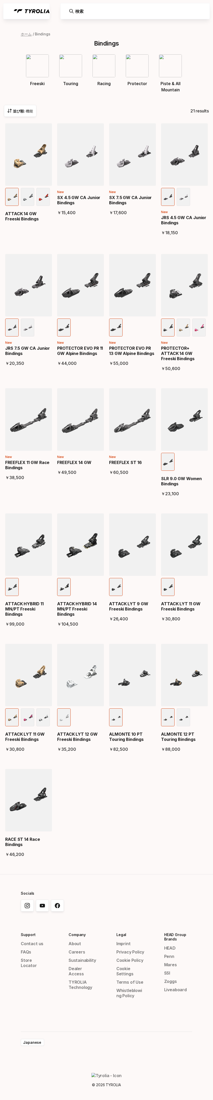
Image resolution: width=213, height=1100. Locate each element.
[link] (27, 906)
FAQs (26, 952)
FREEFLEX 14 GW (74, 462)
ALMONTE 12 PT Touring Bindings (178, 737)
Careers (77, 952)
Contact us (32, 943)
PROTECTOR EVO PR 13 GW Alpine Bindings (131, 351)
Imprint (123, 943)
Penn (169, 956)
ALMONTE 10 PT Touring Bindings (126, 737)
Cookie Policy (129, 960)
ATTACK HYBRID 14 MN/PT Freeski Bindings (77, 609)
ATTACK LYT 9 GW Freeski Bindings (128, 606)
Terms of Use (129, 982)
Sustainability (82, 960)
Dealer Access (76, 971)
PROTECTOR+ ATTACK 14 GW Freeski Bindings (178, 353)
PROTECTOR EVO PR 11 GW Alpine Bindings (80, 351)
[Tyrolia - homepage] (32, 11)
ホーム (26, 34)
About (75, 943)
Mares (170, 964)
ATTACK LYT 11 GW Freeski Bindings (181, 606)
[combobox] (20, 111)
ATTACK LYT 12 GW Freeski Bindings (77, 737)
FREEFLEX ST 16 (125, 462)
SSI (167, 973)
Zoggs (170, 981)
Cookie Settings (125, 971)
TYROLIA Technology (80, 985)
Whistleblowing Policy (129, 993)
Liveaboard (175, 989)
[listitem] (12, 197)
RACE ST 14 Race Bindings (22, 842)
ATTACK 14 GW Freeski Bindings (22, 216)
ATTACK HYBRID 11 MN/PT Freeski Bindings (24, 609)
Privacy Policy (130, 952)
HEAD (170, 948)
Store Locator (29, 963)
